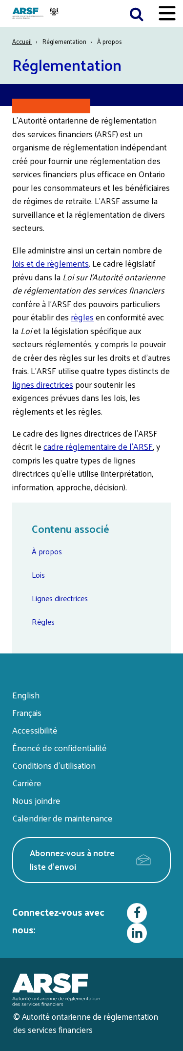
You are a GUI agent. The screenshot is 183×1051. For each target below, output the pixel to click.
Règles (43, 621)
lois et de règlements (50, 263)
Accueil (22, 41)
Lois (38, 575)
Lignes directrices (60, 598)
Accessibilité (35, 730)
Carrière (26, 783)
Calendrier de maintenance (62, 818)
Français (26, 712)
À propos (47, 551)
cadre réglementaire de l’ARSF (98, 446)
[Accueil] (36, 13)
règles (82, 317)
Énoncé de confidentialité (59, 747)
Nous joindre (36, 800)
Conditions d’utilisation (54, 765)
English (26, 695)
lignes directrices (42, 384)
